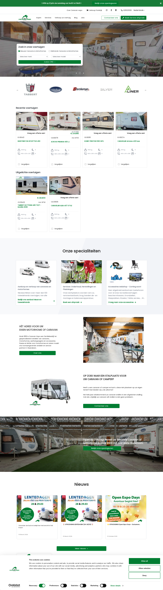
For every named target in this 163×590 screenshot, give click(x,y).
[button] (39, 18)
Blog (75, 18)
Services (48, 18)
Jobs (82, 18)
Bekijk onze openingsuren (106, 3)
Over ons (37, 353)
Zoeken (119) (48, 62)
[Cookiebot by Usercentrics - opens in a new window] (14, 585)
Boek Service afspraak (135, 17)
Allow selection (144, 568)
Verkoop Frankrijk (95, 10)
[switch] (64, 585)
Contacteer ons (111, 17)
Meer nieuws (80, 548)
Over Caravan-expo (74, 10)
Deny (144, 575)
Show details (115, 586)
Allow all (144, 561)
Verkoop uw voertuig (63, 18)
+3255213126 (127, 10)
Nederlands (138, 10)
